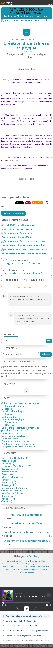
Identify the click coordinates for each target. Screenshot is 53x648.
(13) (8, 485)
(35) (9, 461)
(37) (16, 458)
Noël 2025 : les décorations (26, 514)
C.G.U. (20, 567)
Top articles (35, 564)
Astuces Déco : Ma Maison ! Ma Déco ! (26, 11)
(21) (10, 469)
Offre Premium (11, 569)
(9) (12, 491)
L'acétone (6, 409)
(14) (8, 482)
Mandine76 (23, 561)
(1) (7, 501)
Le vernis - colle (9, 433)
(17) (12, 472)
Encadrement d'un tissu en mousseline (26, 532)
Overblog (34, 556)
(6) (12, 493)
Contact (46, 564)
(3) (8, 499)
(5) (9, 496)
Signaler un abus (8, 567)
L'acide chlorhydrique (12, 412)
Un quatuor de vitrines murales (18, 447)
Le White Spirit (9, 439)
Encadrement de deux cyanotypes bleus (26, 540)
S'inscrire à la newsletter (13, 213)
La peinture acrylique (12, 420)
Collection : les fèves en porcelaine (20, 403)
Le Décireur (7, 425)
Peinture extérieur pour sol (15, 441)
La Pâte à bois (9, 417)
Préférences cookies (26, 572)
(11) (16, 488)
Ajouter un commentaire (24, 287)
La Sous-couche (9, 422)
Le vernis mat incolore (13, 436)
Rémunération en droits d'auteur (36, 567)
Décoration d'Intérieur (26, 40)
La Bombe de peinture (13, 406)
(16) (7, 474)
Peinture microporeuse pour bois (18, 444)
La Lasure (6, 414)
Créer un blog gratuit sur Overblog (15, 564)
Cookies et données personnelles (32, 569)
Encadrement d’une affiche (26, 523)
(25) (9, 464)
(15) (12, 477)
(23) (16, 466)
